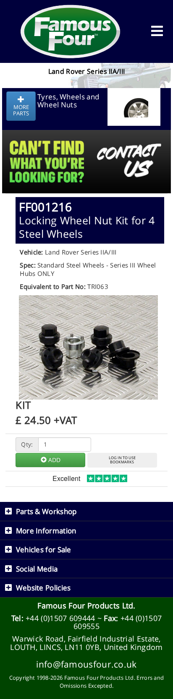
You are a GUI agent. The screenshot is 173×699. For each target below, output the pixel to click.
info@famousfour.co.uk (86, 664)
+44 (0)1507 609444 (60, 618)
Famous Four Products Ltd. (86, 605)
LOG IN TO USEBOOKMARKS (122, 460)
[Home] (70, 31)
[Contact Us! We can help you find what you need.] (86, 140)
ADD (53, 460)
